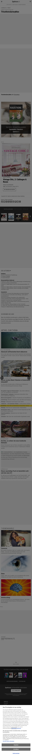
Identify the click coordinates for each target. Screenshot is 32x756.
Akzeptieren (16, 744)
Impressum (19, 728)
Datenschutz (14, 728)
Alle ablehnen (16, 749)
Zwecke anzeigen (16, 753)
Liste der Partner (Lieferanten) (8, 741)
